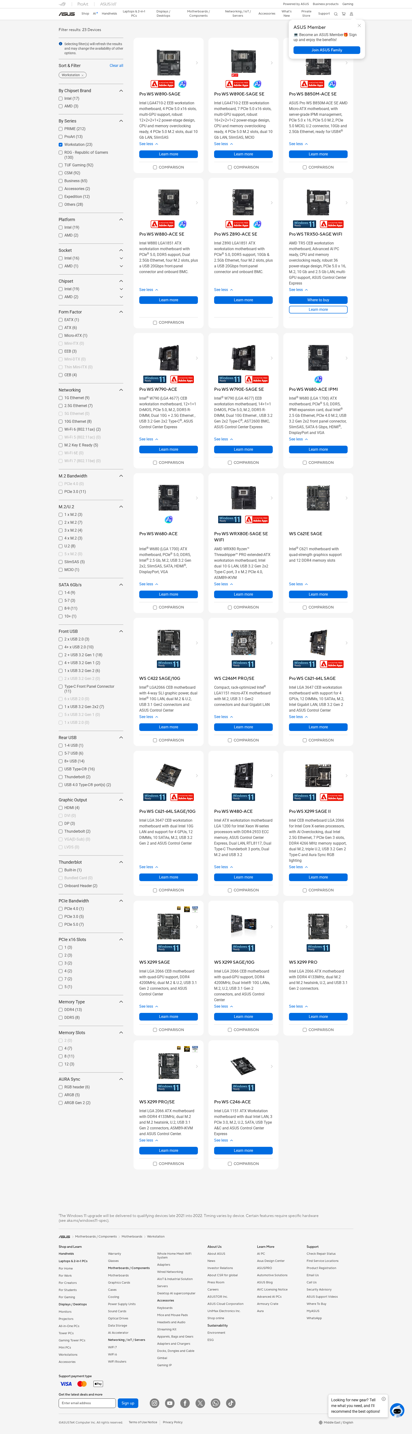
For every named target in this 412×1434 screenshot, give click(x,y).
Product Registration (321, 1268)
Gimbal (162, 1358)
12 (61, 1063)
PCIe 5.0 (65, 923)
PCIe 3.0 (65, 490)
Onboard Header (72, 884)
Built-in (64, 869)
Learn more (168, 154)
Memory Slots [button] (72, 1032)
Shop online (215, 1318)
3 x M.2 (65, 529)
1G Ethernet (68, 396)
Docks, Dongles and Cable (175, 1351)
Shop (85, 14)
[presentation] (60, 44)
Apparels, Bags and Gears (175, 1337)
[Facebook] (185, 1403)
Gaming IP (164, 1365)
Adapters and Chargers (173, 1344)
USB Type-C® (70, 768)
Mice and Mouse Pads (172, 1315)
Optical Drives (118, 1318)
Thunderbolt (69, 775)
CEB (62, 373)
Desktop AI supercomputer (176, 1293)
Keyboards (165, 1308)
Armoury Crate (267, 1304)
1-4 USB (65, 744)
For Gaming (67, 1297)
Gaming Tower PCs (72, 1340)
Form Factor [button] (70, 311)
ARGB (63, 1093)
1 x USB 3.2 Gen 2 (74, 669)
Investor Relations (220, 1268)
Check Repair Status (321, 1254)
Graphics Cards (119, 1283)
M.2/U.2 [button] (66, 506)
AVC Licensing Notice (272, 1289)
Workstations (68, 1355)
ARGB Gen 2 (69, 1101)
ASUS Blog (265, 1282)
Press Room (215, 1282)
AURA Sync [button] (69, 1079)
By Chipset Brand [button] (75, 90)
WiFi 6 (112, 1354)
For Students (68, 1290)
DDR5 (63, 1016)
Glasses (113, 1261)
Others (64, 203)
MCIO (63, 568)
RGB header (68, 1086)
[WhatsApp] (215, 1403)
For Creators (68, 1283)
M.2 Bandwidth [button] (73, 475)
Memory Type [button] (72, 1001)
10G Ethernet (69, 420)
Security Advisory (319, 1289)
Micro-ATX (67, 334)
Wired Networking (170, 1272)
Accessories (69, 187)
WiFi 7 (112, 1347)
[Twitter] (200, 1403)
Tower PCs (66, 1333)
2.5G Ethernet (70, 404)
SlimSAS (66, 560)
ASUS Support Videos (322, 1297)
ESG (210, 1340)
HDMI (63, 806)
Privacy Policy (173, 1422)
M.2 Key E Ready (73, 444)
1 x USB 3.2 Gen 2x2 (76, 705)
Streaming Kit (166, 1329)
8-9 (61, 607)
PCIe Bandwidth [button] (74, 900)
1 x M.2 (65, 513)
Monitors (65, 1312)
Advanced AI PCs (269, 1297)
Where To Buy (316, 1304)
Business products (326, 4)
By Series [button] (67, 120)
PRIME (64, 127)
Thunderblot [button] (70, 862)
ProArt (64, 135)
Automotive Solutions (272, 1275)
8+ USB (65, 760)
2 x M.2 (65, 521)
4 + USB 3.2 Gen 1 (74, 661)
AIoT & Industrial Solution (175, 1279)
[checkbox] (168, 167)
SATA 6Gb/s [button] (70, 584)
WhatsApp (314, 1318)
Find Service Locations (323, 1261)
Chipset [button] (66, 281)
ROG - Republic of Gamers (80, 151)
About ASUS (216, 1254)
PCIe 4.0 (65, 907)
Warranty (114, 1254)
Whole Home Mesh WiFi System (174, 1255)
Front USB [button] (68, 631)
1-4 (61, 591)
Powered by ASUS (296, 4)
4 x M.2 (65, 537)
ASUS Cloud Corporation (225, 1304)
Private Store (306, 14)
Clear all (116, 65)
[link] (67, 14)
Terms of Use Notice (143, 1422)
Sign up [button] (128, 1403)
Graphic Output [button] (73, 799)
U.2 (61, 545)
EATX (63, 318)
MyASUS (313, 1311)
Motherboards (118, 1275)
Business (66, 179)
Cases (112, 1290)
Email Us (313, 1275)
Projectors (66, 1319)
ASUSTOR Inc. (217, 1297)
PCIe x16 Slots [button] (72, 939)
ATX (62, 326)
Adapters (163, 1265)
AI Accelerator (118, 1333)
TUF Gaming (69, 164)
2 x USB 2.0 (68, 638)
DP (61, 822)
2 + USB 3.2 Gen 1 (74, 653)
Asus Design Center (271, 1261)
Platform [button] (67, 219)
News (211, 1261)
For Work (65, 1276)
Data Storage (117, 1326)
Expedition (67, 195)
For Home (66, 1268)
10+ (62, 615)
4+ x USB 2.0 (69, 646)
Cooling (113, 1297)
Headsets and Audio (171, 1322)
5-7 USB (65, 752)
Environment (216, 1333)
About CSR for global (222, 1275)
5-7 (61, 599)
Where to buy (318, 300)
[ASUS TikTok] (231, 1403)
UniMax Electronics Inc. (224, 1311)
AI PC (261, 1254)
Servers (162, 1286)
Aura (260, 1311)
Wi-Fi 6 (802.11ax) (74, 428)
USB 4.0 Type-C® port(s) (79, 783)
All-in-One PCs (69, 1326)
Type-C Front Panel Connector (83, 685)
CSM (63, 171)
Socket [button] (65, 250)
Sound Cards (117, 1311)
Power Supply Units (122, 1304)
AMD (63, 105)
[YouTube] (170, 1403)
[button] (347, 4)
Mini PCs (65, 1347)
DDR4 (63, 1008)
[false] (327, 50)
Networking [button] (70, 389)
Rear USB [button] (68, 737)
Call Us (312, 1282)
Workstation (69, 143)
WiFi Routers (117, 1362)
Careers (213, 1289)
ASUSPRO (264, 1268)
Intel (62, 97)
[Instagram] (154, 1403)
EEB (62, 350)
